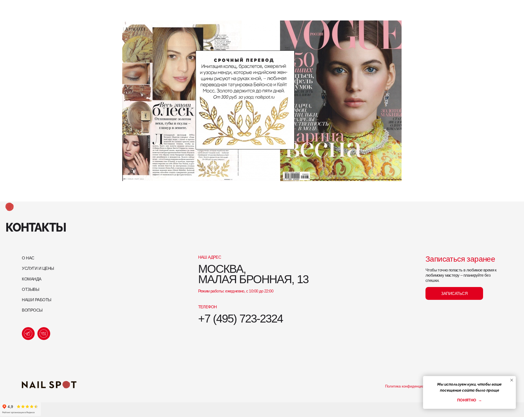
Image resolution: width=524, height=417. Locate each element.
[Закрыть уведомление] (511, 380)
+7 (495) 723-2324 (240, 318)
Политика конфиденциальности (411, 386)
